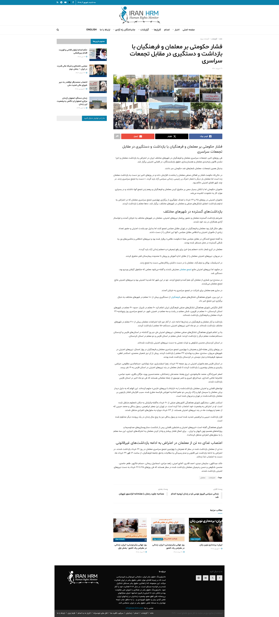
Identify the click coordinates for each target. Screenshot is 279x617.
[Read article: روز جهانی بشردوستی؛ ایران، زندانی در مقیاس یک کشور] (168, 530)
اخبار (177, 29)
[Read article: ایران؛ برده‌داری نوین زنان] (205, 530)
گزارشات (144, 29)
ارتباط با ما (105, 29)
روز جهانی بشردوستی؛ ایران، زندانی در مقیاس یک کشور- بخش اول (131, 546)
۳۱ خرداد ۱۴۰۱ (217, 68)
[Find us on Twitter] (212, 578)
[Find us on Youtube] (205, 578)
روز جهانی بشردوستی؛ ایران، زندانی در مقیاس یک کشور (168, 546)
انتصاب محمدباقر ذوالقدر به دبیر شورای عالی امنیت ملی (73, 84)
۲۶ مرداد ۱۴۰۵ (140, 552)
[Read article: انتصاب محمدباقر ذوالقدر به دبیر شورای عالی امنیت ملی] (98, 87)
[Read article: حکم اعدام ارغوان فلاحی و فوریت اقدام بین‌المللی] (98, 54)
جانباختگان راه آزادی (125, 29)
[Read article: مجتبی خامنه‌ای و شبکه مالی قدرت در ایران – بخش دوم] (98, 71)
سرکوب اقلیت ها (116, 613)
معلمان (202, 478)
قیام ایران (71, 613)
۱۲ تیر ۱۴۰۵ (82, 57)
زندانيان (129, 613)
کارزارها (157, 29)
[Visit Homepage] (139, 15)
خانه (220, 39)
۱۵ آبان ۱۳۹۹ (81, 108)
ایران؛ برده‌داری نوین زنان (211, 544)
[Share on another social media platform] (117, 136)
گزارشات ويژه (204, 39)
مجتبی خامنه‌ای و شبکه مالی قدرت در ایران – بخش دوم (72, 68)
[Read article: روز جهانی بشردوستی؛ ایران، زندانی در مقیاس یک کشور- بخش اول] (130, 530)
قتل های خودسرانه (100, 613)
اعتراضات (212, 478)
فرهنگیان (175, 297)
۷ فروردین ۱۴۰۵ (80, 89)
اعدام (167, 29)
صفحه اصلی (189, 29)
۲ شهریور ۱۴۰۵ (216, 549)
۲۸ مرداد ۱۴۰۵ (178, 552)
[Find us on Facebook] (219, 578)
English (91, 29)
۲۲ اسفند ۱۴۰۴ (81, 73)
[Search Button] (58, 30)
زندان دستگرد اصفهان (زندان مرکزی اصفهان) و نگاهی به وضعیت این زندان (72, 101)
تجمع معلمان (185, 269)
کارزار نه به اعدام (84, 613)
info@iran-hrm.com (134, 608)
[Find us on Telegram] (198, 578)
